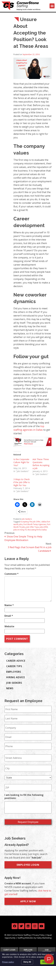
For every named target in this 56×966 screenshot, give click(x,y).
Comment (11, 573)
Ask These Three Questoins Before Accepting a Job (41, 464)
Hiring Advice (15, 677)
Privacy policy (8, 962)
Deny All (27, 962)
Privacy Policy (38, 935)
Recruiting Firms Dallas (37, 529)
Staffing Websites (25, 937)
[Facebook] (15, 926)
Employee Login (28, 864)
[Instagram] (35, 926)
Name (9, 605)
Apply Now (28, 901)
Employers (13, 671)
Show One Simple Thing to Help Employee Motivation (23, 538)
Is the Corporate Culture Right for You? (21, 462)
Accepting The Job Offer (30, 521)
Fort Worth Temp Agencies (34, 524)
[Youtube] (42, 926)
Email (8, 615)
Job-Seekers (27, 519)
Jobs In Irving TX (20, 529)
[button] (52, 5)
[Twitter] (21, 926)
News (9, 688)
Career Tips (14, 666)
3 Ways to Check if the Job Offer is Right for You (21, 482)
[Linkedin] (28, 926)
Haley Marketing (44, 937)
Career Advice (15, 660)
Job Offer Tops (32, 527)
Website (9, 626)
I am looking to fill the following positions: (23, 796)
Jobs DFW (44, 527)
